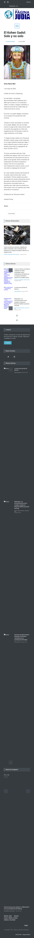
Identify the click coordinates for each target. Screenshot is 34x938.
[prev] (6, 243)
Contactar (7, 342)
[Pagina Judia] (17, 18)
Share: (6, 206)
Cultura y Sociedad (8, 254)
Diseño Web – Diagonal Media (23, 934)
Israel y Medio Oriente (19, 307)
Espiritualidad (11, 41)
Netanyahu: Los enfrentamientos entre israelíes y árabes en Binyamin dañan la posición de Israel (16, 6)
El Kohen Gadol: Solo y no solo (15, 34)
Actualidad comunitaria (9, 910)
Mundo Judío (8, 916)
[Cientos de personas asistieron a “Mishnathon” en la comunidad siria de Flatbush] (17, 839)
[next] (28, 243)
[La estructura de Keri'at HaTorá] (8, 291)
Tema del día (16, 254)
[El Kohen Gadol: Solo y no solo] (17, 62)
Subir (26, 925)
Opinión (16, 916)
